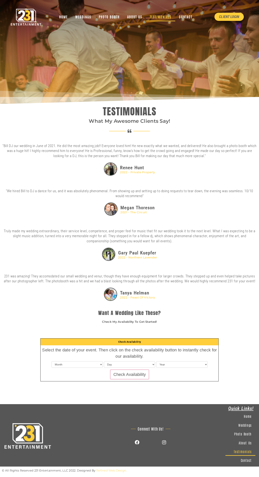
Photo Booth (109, 16)
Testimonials (160, 16)
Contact (185, 16)
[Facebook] (137, 442)
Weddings (83, 16)
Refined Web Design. (111, 470)
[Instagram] (164, 442)
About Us (134, 16)
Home (63, 16)
